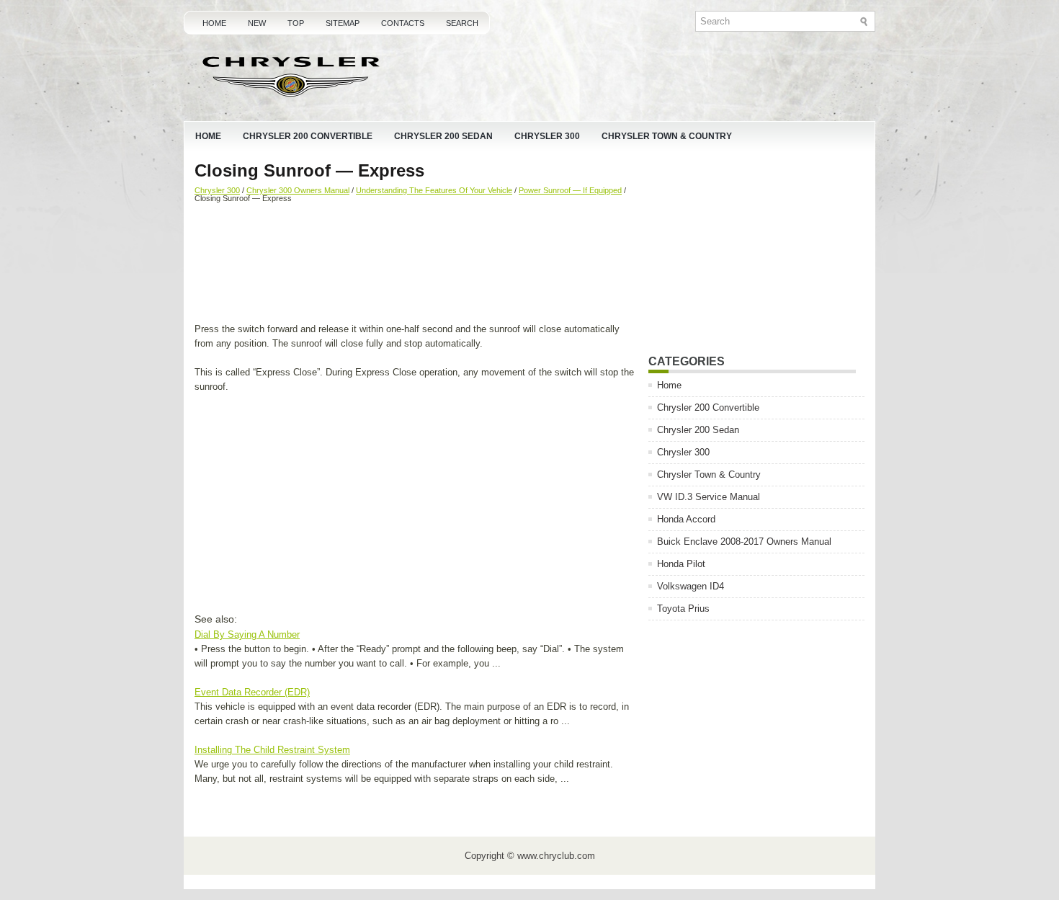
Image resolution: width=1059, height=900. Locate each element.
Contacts (402, 23)
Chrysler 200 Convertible (307, 136)
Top (295, 23)
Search (462, 23)
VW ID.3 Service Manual (708, 496)
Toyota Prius (683, 608)
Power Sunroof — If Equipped (570, 190)
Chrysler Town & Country (667, 136)
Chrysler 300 (547, 136)
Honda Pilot (681, 563)
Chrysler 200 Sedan (443, 136)
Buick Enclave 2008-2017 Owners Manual (744, 541)
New (257, 23)
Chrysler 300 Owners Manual (297, 190)
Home (214, 23)
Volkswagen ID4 (690, 586)
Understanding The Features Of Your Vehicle (434, 190)
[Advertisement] (416, 264)
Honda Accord (686, 519)
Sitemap (342, 23)
